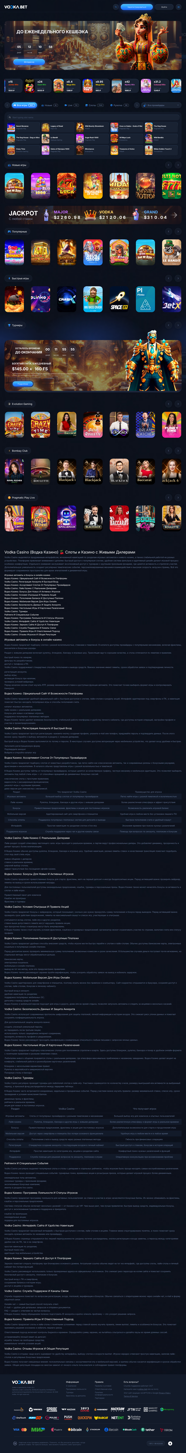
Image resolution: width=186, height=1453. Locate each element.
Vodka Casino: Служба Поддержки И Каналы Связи (30, 628)
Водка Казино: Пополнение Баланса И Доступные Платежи (33, 598)
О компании (71, 1386)
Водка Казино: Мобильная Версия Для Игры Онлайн (30, 601)
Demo (14, 201)
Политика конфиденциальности (104, 1393)
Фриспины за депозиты (76, 1396)
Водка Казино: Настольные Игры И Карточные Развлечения (34, 608)
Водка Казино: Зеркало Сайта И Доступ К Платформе (31, 624)
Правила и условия (103, 1386)
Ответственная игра (103, 1389)
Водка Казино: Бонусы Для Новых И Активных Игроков (32, 591)
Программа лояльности (76, 1389)
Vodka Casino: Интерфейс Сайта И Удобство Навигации (32, 621)
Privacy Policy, (165, 1393)
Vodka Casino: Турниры (16, 611)
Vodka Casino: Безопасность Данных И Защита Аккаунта (32, 604)
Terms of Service (131, 1396)
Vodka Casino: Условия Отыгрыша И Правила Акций (30, 595)
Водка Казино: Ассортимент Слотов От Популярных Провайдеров (37, 585)
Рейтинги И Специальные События (21, 614)
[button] (7, 105)
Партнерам (99, 1398)
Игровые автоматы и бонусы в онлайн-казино (27, 575)
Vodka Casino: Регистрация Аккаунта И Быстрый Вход (31, 581)
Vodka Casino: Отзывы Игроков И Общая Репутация (30, 634)
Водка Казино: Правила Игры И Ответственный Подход (32, 631)
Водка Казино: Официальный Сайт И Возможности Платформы (35, 578)
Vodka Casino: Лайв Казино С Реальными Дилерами (30, 588)
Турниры (69, 1392)
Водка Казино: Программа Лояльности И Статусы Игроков (34, 618)
